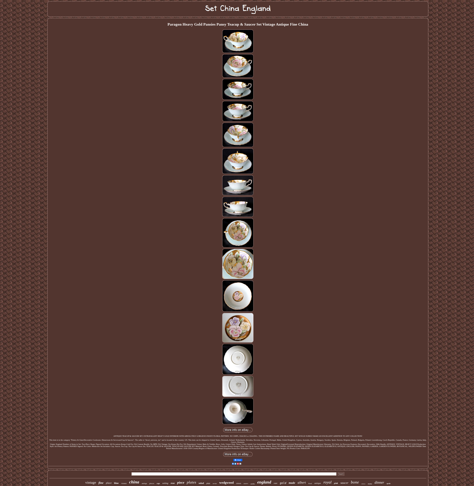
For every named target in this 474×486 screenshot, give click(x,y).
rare (275, 483)
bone (355, 482)
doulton (370, 484)
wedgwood (226, 482)
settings (144, 483)
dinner (379, 482)
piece (180, 482)
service (215, 483)
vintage (90, 482)
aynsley (253, 484)
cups (158, 483)
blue (116, 483)
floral (310, 483)
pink (336, 483)
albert (302, 482)
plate (208, 483)
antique (317, 483)
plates (191, 482)
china (134, 482)
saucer (344, 482)
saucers (246, 483)
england (264, 482)
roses (124, 483)
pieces (151, 483)
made (292, 482)
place (109, 482)
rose (173, 483)
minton (363, 484)
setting (165, 483)
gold (283, 483)
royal (327, 482)
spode (389, 483)
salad (201, 483)
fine (101, 482)
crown (238, 483)
